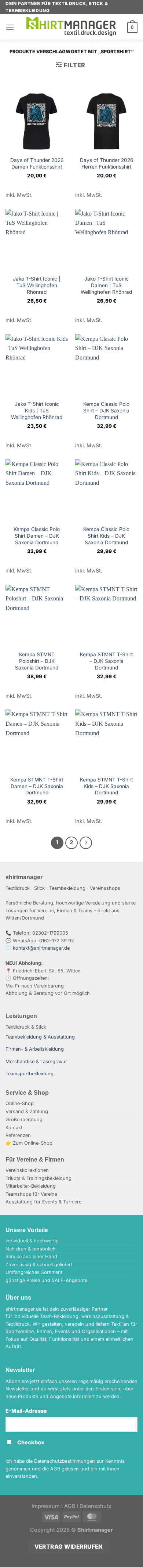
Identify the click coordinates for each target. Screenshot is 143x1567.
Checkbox (30, 1442)
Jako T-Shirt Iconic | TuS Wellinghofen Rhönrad (36, 285)
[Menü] (10, 27)
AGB (69, 1506)
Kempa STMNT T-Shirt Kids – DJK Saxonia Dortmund (106, 786)
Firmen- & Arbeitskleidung (35, 1049)
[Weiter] (86, 843)
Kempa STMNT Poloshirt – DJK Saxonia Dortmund (36, 660)
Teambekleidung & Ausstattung (40, 1037)
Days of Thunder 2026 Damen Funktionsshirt (36, 163)
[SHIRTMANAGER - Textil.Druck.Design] (71, 27)
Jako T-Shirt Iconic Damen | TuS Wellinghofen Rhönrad (106, 285)
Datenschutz (95, 1506)
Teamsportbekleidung (30, 1073)
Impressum (46, 1506)
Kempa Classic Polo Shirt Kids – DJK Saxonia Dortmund (106, 535)
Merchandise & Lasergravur (36, 1061)
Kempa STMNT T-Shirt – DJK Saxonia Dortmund (106, 660)
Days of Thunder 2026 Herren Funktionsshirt (106, 163)
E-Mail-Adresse (26, 1411)
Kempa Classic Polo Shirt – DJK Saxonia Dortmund (106, 410)
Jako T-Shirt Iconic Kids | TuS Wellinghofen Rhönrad (36, 410)
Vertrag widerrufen (68, 1546)
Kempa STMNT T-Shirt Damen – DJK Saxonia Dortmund (36, 786)
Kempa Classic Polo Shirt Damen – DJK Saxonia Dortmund (37, 535)
